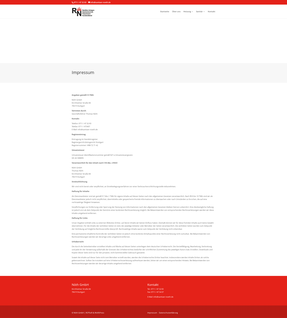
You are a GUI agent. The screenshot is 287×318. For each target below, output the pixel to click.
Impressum (152, 313)
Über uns (176, 12)
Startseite (164, 12)
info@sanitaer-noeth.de (163, 297)
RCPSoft (89, 313)
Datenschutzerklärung (168, 313)
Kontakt (211, 12)
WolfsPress (99, 313)
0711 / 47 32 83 (80, 2)
